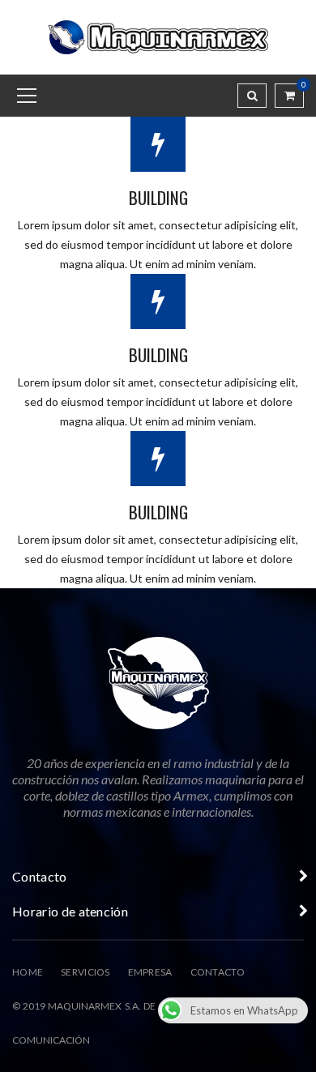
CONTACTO (217, 972)
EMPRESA (150, 972)
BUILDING (158, 197)
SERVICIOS (85, 972)
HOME (27, 972)
